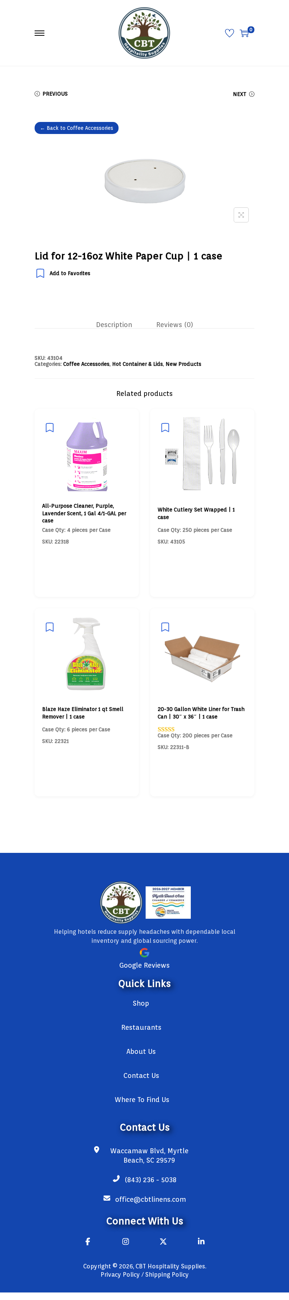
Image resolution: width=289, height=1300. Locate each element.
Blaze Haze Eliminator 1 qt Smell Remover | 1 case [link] (82, 713)
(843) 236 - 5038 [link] (150, 1180)
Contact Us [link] (141, 1075)
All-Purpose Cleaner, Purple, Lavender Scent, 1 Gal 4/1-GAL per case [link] (84, 513)
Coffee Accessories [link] (86, 364)
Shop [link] (141, 1003)
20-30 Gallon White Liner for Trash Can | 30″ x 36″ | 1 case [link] (201, 713)
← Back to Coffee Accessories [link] (76, 128)
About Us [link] (141, 1051)
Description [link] (114, 325)
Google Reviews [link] (144, 965)
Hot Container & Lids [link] (137, 364)
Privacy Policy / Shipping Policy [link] (144, 1274)
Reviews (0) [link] (174, 325)
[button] (241, 214)
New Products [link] (183, 364)
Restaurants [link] (141, 1027)
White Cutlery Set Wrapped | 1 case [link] (196, 513)
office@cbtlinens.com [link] (150, 1199)
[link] (144, 32)
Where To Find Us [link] (142, 1100)
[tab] (114, 325)
